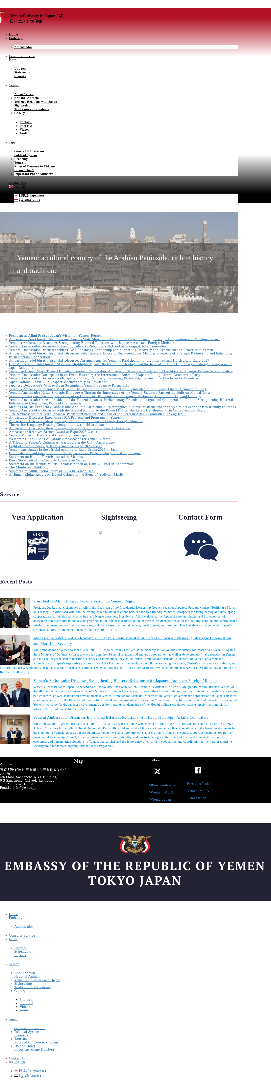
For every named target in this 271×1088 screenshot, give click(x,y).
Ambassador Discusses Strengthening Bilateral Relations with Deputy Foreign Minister (76, 421)
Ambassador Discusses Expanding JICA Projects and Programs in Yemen (65, 417)
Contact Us (17, 1058)
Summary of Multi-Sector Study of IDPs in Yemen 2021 (52, 471)
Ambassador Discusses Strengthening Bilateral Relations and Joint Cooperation (70, 428)
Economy (21, 159)
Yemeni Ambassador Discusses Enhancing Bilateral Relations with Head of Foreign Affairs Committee (87, 346)
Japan (13, 1019)
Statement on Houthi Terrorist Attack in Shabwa (46, 457)
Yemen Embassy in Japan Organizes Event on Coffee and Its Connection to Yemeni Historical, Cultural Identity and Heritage (105, 396)
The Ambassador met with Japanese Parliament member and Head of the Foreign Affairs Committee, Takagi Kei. (97, 414)
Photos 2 (26, 125)
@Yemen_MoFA (161, 792)
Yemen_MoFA (198, 791)
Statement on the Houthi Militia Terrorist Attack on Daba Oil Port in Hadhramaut (71, 464)
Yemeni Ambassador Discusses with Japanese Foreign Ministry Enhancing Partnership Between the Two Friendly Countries (104, 378)
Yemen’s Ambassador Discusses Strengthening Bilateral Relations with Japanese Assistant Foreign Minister (91, 343)
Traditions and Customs (31, 109)
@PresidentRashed (163, 785)
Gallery (19, 113)
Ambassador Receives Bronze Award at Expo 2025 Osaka (53, 432)
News (13, 939)
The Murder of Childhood (28, 467)
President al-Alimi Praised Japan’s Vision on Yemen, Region (55, 335)
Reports (20, 76)
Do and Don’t (24, 170)
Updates (20, 68)
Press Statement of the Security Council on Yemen (47, 460)
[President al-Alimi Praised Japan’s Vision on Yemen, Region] (15, 613)
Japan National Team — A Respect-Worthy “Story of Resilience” (59, 382)
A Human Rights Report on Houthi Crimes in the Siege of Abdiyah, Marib (66, 474)
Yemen (14, 964)
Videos (24, 129)
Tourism (20, 162)
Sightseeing (22, 105)
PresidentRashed (199, 784)
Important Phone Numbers (33, 174)
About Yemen (24, 94)
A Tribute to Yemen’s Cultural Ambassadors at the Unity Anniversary (62, 442)
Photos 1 (26, 122)
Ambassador (23, 47)
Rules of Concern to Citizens (34, 166)
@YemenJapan (160, 799)
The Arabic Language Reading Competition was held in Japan (56, 425)
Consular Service (22, 935)
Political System (25, 155)
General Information (29, 151)
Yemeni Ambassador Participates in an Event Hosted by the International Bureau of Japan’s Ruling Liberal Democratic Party (104, 375)
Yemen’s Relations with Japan (35, 101)
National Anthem (26, 98)
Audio (24, 133)
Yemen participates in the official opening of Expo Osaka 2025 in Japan (64, 449)
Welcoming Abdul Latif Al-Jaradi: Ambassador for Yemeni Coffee (59, 439)
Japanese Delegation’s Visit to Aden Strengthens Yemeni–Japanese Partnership (69, 385)
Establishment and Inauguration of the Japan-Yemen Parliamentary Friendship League (75, 453)
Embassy (15, 918)
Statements (22, 72)
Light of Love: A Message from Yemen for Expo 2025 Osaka (55, 446)
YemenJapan (196, 798)
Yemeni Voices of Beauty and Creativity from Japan (49, 435)
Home (13, 914)
